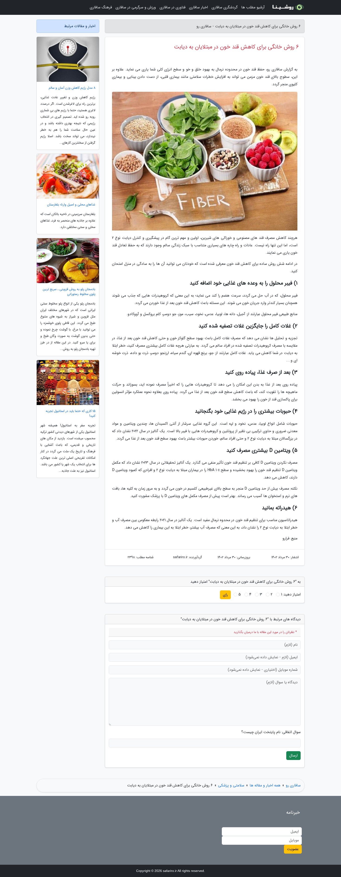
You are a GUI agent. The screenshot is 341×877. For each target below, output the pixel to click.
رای (225, 595)
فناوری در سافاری (172, 7)
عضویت (293, 849)
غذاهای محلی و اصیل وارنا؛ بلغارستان (71, 204)
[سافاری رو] (287, 7)
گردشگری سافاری (225, 7)
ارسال (293, 755)
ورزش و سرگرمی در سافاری (136, 7)
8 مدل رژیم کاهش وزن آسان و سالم (72, 87)
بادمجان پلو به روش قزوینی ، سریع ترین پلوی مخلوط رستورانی (69, 292)
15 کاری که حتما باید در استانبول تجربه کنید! (70, 413)
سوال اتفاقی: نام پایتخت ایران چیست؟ (271, 732)
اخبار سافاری (198, 7)
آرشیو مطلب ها (253, 7)
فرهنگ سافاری (101, 7)
